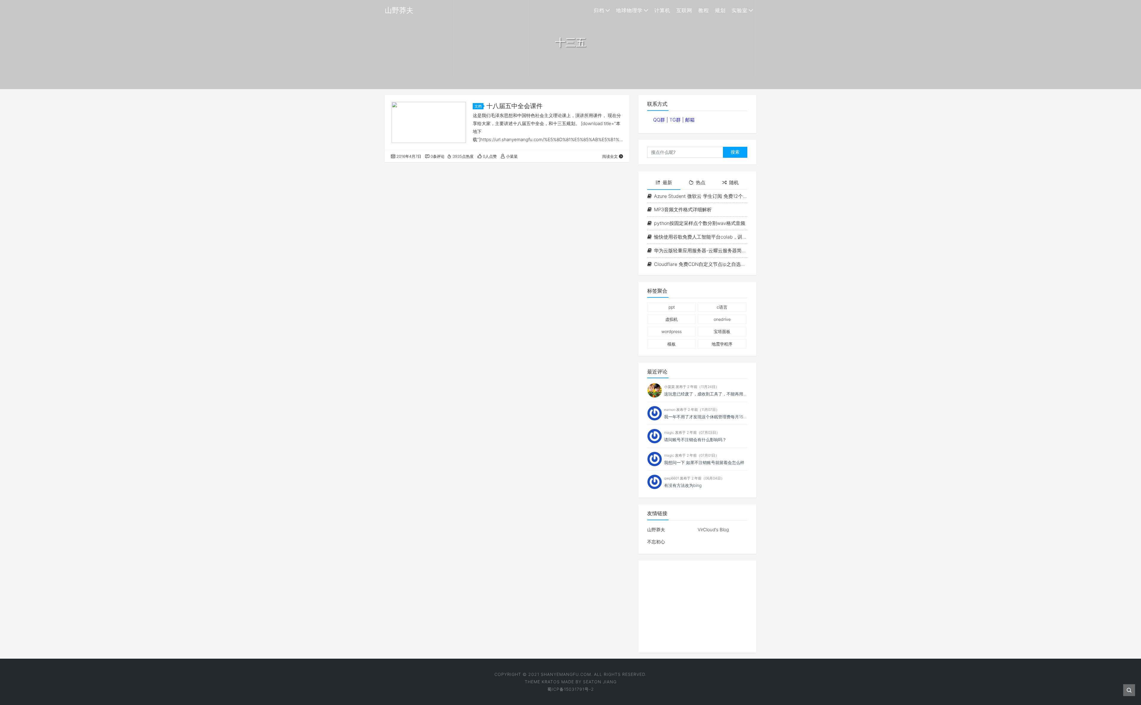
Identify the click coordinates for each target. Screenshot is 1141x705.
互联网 (684, 10)
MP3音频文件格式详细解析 (683, 209)
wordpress (671, 331)
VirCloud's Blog (713, 529)
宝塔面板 (722, 331)
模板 (671, 343)
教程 (703, 10)
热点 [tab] (700, 182)
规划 (720, 10)
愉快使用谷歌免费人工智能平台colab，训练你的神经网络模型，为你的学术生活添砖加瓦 (700, 237)
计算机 (662, 10)
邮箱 (690, 120)
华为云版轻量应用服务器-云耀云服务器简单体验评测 (700, 250)
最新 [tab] (667, 182)
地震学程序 (722, 343)
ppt (672, 307)
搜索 (735, 152)
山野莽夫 (656, 529)
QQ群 (659, 120)
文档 (478, 106)
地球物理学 (629, 10)
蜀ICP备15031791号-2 (570, 689)
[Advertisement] (697, 606)
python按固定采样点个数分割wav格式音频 (699, 223)
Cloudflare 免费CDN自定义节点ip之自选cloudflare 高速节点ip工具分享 (700, 264)
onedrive (722, 319)
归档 (599, 10)
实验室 (740, 10)
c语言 (722, 307)
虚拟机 (671, 319)
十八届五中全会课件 (514, 106)
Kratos (551, 681)
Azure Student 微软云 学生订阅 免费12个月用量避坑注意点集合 (700, 196)
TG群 (675, 120)
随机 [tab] (734, 182)
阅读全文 (610, 156)
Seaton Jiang (600, 681)
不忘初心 (656, 542)
